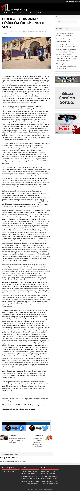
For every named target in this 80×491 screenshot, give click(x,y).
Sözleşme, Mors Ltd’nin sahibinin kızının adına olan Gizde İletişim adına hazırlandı (66, 66)
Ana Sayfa (4, 13)
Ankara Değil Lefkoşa (29, 31)
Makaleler (23, 13)
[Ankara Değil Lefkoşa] (13, 10)
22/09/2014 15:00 (8, 31)
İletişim (77, 1)
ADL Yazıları (18, 31)
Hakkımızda (70, 1)
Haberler (14, 13)
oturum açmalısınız (20, 461)
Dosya (32, 13)
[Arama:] (67, 21)
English (40, 13)
